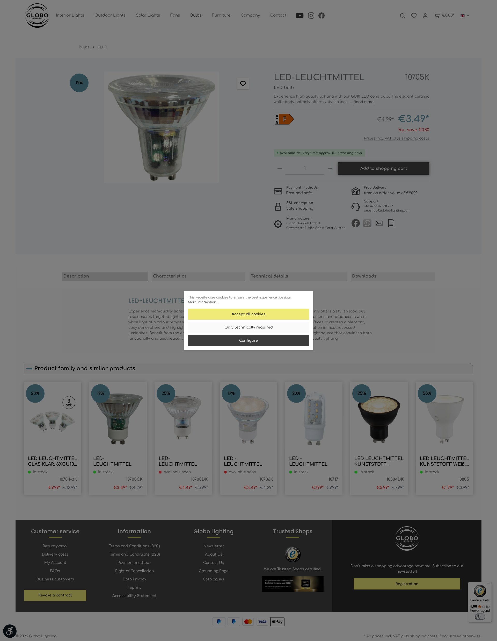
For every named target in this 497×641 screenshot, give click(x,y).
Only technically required (248, 327)
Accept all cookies (249, 314)
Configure (248, 341)
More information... (203, 302)
